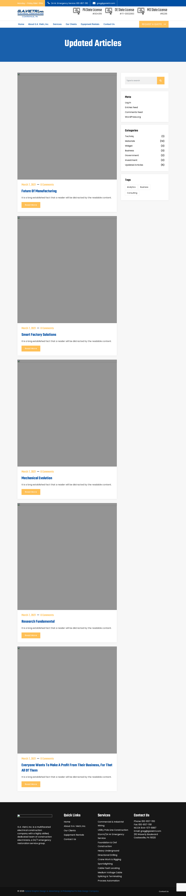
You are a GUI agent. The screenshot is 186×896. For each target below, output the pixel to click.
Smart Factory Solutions (39, 335)
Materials (130, 141)
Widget (129, 145)
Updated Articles (134, 164)
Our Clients (71, 24)
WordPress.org (133, 116)
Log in (128, 102)
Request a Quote (152, 24)
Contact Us (109, 24)
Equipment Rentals (90, 24)
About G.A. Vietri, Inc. (38, 24)
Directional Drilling (107, 855)
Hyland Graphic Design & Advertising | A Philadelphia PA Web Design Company (62, 891)
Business (129, 150)
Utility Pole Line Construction (113, 830)
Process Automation (109, 880)
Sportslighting (105, 863)
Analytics (131, 187)
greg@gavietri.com (106, 3)
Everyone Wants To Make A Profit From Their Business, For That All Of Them (67, 767)
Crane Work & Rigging (109, 859)
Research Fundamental (38, 622)
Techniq (129, 136)
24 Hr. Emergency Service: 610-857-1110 (69, 3)
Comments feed (134, 112)
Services (57, 24)
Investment (131, 160)
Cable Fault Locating (109, 868)
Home (21, 24)
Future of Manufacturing (39, 191)
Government (132, 155)
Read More (31, 205)
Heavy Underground (108, 850)
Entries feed (131, 107)
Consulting (132, 193)
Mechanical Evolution (37, 478)
